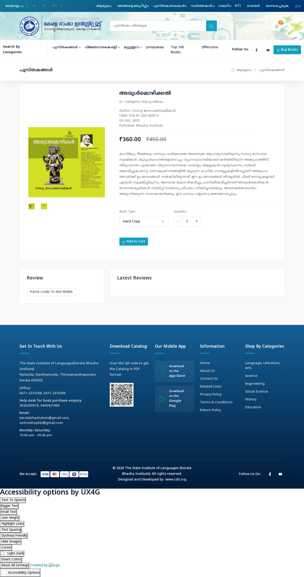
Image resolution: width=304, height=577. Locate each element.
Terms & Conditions (216, 402)
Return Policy (210, 410)
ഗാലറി (223, 6)
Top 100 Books (177, 49)
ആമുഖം (103, 6)
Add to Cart (135, 242)
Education (253, 407)
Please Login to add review (51, 292)
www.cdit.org (175, 480)
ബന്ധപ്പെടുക (277, 6)
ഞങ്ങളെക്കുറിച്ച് (132, 6)
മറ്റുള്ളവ (131, 47)
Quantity (180, 212)
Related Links (211, 387)
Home (205, 363)
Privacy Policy (211, 395)
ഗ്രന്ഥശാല (155, 47)
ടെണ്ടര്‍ (253, 6)
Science (251, 376)
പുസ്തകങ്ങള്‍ (65, 47)
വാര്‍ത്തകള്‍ (201, 6)
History (250, 400)
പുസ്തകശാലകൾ (169, 6)
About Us (207, 371)
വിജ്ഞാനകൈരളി (101, 47)
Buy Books (289, 50)
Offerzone (210, 47)
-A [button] (34, 6)
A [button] (44, 6)
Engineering (255, 384)
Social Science (256, 392)
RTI (238, 6)
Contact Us (209, 379)
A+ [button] (54, 6)
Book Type (127, 212)
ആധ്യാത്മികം (152, 102)
